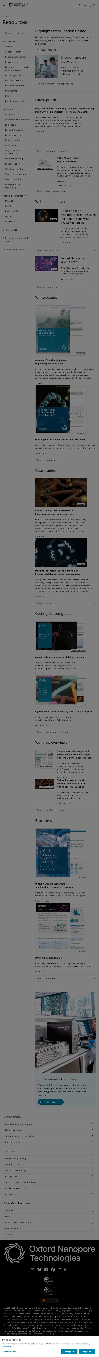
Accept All (69, 1351)
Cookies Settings (9, 1351)
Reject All (87, 1351)
